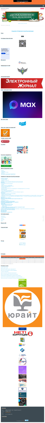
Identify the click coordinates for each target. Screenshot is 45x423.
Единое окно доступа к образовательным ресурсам (8, 272)
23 (10, 262)
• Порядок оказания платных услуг (6, 205)
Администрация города (4, 267)
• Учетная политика (4, 187)
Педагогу (2, 218)
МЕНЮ (2, 5)
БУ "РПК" (22, 2)
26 (28, 262)
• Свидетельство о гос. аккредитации (6, 185)
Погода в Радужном (22, 242)
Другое (2, 220)
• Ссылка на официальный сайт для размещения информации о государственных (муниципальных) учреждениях (17, 208)
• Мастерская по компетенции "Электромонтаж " (8, 173)
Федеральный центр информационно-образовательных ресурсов (11, 275)
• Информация (3, 171)
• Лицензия (2, 184)
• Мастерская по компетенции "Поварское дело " (8, 174)
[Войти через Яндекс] (23, 225)
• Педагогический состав (4, 200)
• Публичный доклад (4, 189)
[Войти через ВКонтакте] (21, 225)
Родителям (2, 219)
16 (10, 261)
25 (22, 262)
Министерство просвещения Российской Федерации (9, 270)
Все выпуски (22, 239)
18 (22, 261)
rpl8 (9, 25)
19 (28, 261)
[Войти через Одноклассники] (24, 225)
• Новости (2, 170)
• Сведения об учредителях (5, 180)
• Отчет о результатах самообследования (7, 190)
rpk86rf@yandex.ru (8, 412)
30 (10, 263)
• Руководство (3, 199)
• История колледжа (4, 179)
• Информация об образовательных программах (8, 193)
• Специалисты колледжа (4, 172)
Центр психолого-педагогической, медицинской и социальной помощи (11, 276)
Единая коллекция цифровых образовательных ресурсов (9, 274)
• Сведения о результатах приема (6, 194)
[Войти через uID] (20, 225)
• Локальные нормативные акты (5, 186)
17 (16, 261)
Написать (3, 53)
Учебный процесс (3, 9)
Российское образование (4, 271)
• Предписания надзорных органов (6, 191)
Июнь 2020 (22, 256)
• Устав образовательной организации (7, 183)
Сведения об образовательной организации (22, 31)
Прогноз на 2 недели (22, 244)
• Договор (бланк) (4, 206)
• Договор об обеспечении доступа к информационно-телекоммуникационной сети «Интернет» (15, 188)
